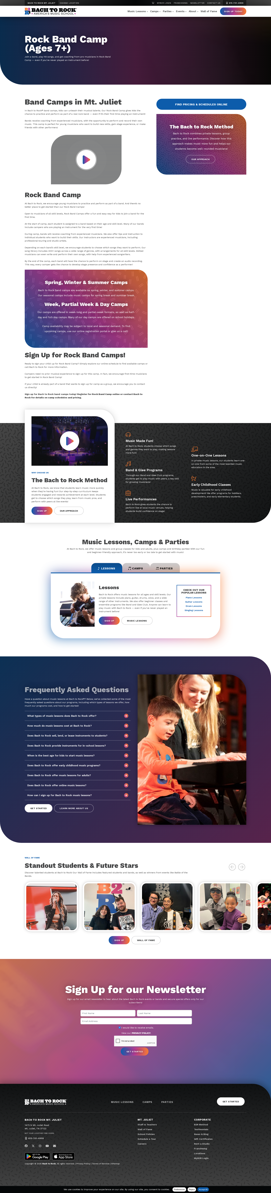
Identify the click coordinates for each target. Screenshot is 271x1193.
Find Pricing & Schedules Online (201, 104)
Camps (154, 11)
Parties (167, 11)
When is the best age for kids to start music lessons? (61, 755)
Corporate (202, 1119)
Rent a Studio (202, 1143)
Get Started (38, 808)
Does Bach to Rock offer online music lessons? (56, 785)
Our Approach (200, 159)
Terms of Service (100, 1163)
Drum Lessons (194, 606)
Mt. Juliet (145, 1119)
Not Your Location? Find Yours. (39, 1133)
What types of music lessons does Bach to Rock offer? (61, 715)
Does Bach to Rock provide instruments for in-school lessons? (66, 745)
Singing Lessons (194, 610)
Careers (142, 1143)
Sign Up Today (233, 11)
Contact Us (213, 3)
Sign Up (42, 510)
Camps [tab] (137, 568)
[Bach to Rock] (51, 11)
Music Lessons (136, 11)
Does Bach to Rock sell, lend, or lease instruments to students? (67, 735)
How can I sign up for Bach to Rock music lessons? (59, 795)
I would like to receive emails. (137, 1028)
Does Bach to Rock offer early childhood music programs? (63, 765)
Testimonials (201, 1129)
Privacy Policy (83, 1163)
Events (180, 11)
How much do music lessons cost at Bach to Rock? (59, 725)
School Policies (146, 1134)
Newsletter (197, 3)
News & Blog (201, 1134)
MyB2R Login (164, 3)
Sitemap (115, 1163)
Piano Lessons (194, 597)
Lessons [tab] (108, 568)
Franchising (180, 3)
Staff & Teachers (147, 1124)
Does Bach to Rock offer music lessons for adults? (59, 775)
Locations (199, 1153)
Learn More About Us (74, 808)
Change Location (69, 3)
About (192, 11)
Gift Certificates (203, 1139)
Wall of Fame (209, 11)
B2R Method (201, 1124)
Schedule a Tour (147, 1139)
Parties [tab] (166, 568)
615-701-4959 (235, 3)
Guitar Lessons (193, 601)
